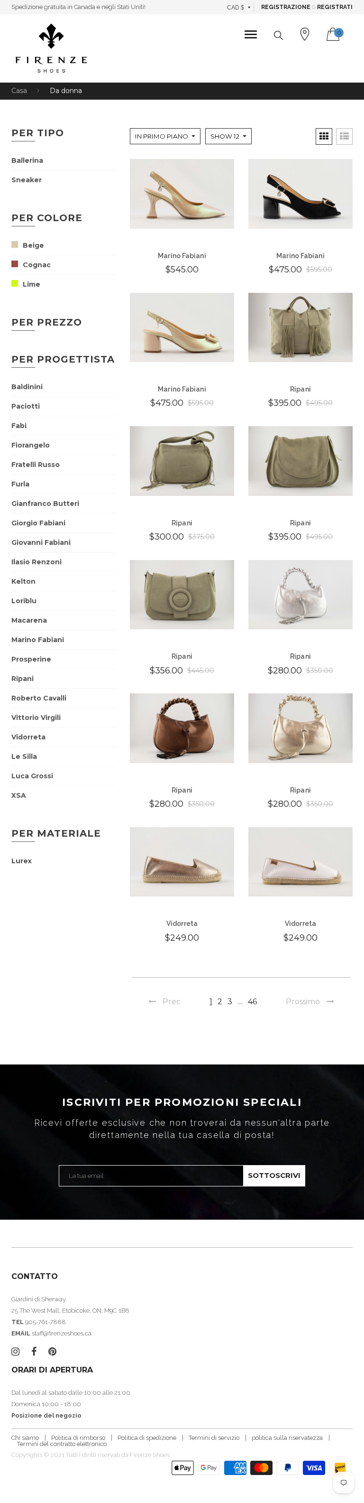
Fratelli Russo (35, 464)
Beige (33, 245)
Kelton (23, 581)
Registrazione (285, 7)
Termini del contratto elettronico (62, 1444)
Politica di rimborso (78, 1438)
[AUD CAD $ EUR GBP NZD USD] (239, 7)
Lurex (21, 861)
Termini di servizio (214, 1438)
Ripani (22, 678)
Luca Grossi (32, 776)
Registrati (335, 7)
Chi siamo (25, 1438)
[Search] (278, 35)
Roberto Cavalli (38, 698)
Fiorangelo (30, 445)
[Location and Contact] (304, 34)
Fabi (19, 425)
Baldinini (27, 387)
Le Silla (24, 756)
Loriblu (23, 601)
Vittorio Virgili (36, 717)
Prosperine (31, 659)
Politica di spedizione (147, 1438)
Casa (19, 90)
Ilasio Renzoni (36, 562)
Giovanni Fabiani (41, 542)
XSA (18, 795)
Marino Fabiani (37, 639)
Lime (31, 284)
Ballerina (27, 160)
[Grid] (324, 136)
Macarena (29, 620)
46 (252, 1001)
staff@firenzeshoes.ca (61, 1333)
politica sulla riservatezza (287, 1438)
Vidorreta (28, 737)
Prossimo (303, 1001)
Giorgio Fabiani (38, 523)
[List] (344, 136)
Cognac (37, 265)
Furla (20, 484)
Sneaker (26, 180)
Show (224, 136)
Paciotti (25, 406)
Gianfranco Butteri (45, 503)
